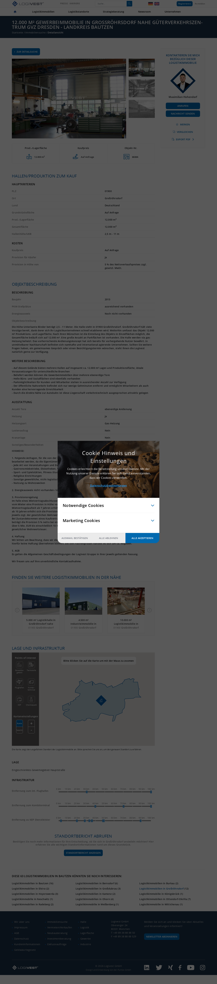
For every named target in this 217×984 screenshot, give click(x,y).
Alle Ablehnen (108, 538)
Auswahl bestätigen (75, 538)
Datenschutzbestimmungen (108, 485)
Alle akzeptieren (142, 538)
